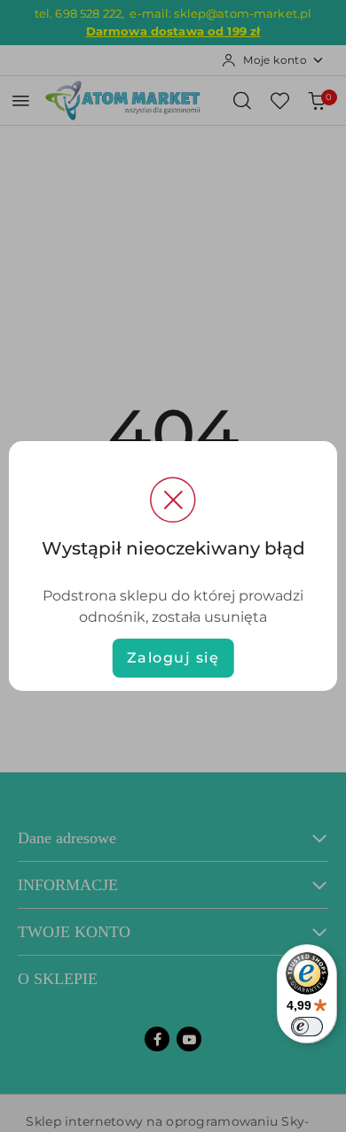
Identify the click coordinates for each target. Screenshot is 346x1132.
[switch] (307, 1026)
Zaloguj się (173, 657)
